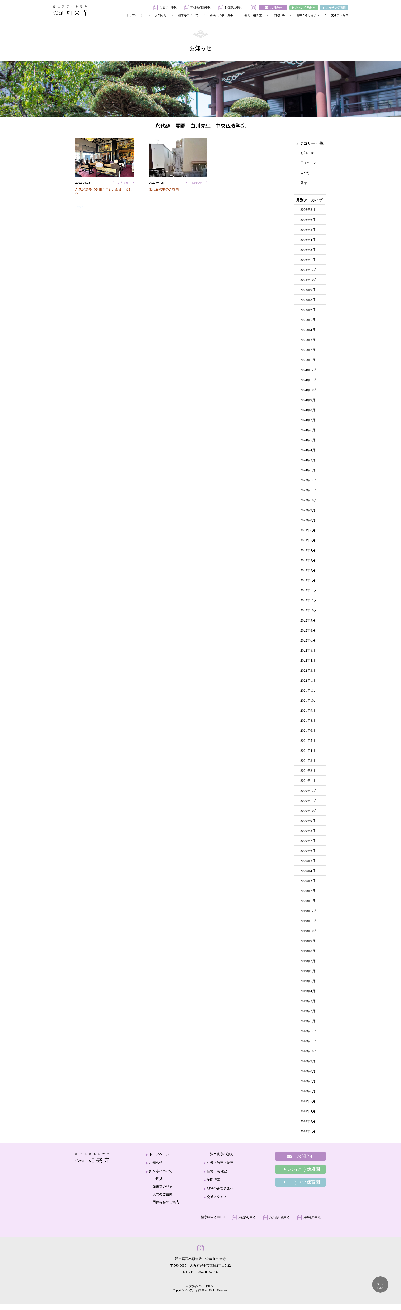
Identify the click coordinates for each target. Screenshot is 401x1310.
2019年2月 (307, 1011)
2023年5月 (307, 540)
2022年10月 (308, 610)
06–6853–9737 (208, 1272)
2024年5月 (307, 440)
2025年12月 (308, 270)
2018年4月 (307, 1111)
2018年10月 (308, 1051)
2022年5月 (307, 650)
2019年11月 (308, 921)
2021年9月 (307, 710)
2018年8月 (307, 1071)
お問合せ (276, 7)
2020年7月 (307, 841)
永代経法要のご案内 (164, 189)
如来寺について (188, 15)
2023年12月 (308, 480)
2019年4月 (307, 991)
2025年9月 (307, 290)
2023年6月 (307, 530)
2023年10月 (308, 500)
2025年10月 (308, 280)
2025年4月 (307, 330)
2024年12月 (308, 370)
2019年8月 (307, 951)
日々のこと (308, 163)
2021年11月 (308, 690)
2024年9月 (307, 400)
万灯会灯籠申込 (200, 7)
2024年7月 (307, 420)
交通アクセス (339, 15)
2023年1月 (307, 580)
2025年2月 (307, 350)
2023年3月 (307, 560)
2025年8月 (307, 300)
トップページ (135, 15)
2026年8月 (307, 209)
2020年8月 (307, 830)
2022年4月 (307, 660)
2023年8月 (307, 520)
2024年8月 (307, 410)
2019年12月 (308, 911)
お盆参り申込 (168, 7)
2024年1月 (307, 470)
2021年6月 (307, 730)
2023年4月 (307, 550)
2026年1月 (307, 259)
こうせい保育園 (336, 7)
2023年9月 (307, 510)
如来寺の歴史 (162, 1186)
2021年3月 (307, 760)
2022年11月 (308, 600)
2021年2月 (307, 770)
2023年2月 (307, 570)
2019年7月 (307, 961)
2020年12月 (308, 790)
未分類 (305, 173)
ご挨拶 (157, 1179)
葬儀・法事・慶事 (221, 15)
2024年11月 (308, 380)
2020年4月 (307, 871)
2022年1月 (307, 680)
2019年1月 (307, 1021)
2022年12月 (308, 590)
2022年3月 (307, 670)
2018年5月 (307, 1101)
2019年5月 (307, 981)
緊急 (303, 183)
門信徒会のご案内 (165, 1202)
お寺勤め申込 (233, 7)
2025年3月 (307, 340)
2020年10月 (308, 810)
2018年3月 (307, 1121)
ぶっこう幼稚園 (305, 7)
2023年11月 (308, 490)
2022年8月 (307, 630)
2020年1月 (307, 901)
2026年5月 (307, 229)
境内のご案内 (162, 1194)
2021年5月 (307, 740)
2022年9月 (307, 620)
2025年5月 (307, 320)
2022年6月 (307, 640)
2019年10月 (308, 931)
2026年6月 (307, 219)
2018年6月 (307, 1091)
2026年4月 (307, 239)
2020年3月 (307, 881)
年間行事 (279, 15)
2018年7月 (307, 1081)
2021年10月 (308, 700)
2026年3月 (307, 249)
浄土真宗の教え (221, 1154)
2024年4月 (307, 450)
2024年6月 (307, 430)
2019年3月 (307, 1001)
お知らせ (161, 15)
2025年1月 (307, 360)
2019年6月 (307, 971)
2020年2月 (307, 891)
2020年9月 (307, 820)
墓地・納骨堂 (253, 15)
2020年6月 (307, 851)
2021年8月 (307, 720)
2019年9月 (307, 941)
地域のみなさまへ (308, 15)
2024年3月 (307, 460)
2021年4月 (307, 750)
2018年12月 (308, 1031)
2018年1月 (307, 1131)
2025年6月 (307, 310)
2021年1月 (307, 780)
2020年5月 (307, 861)
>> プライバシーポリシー (200, 1286)
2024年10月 (308, 390)
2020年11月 (308, 800)
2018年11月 (308, 1041)
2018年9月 (307, 1061)
